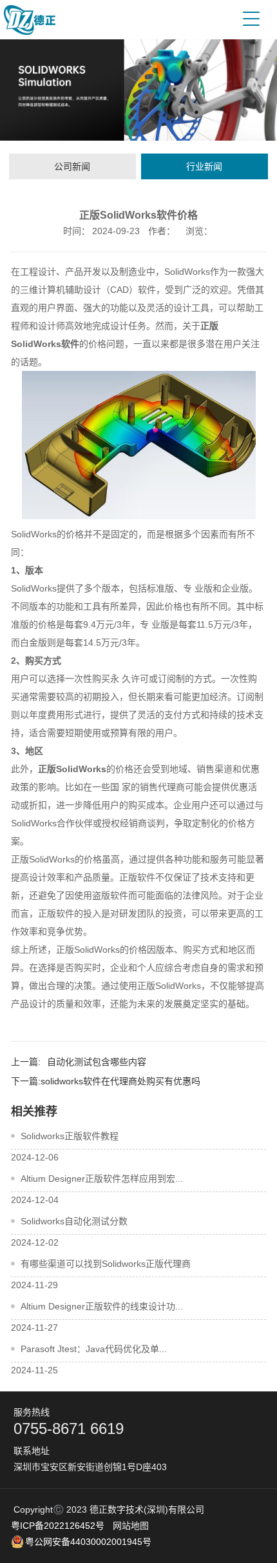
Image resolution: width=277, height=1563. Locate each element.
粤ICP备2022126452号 (57, 1525)
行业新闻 (204, 166)
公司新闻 (72, 166)
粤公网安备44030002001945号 (88, 1542)
